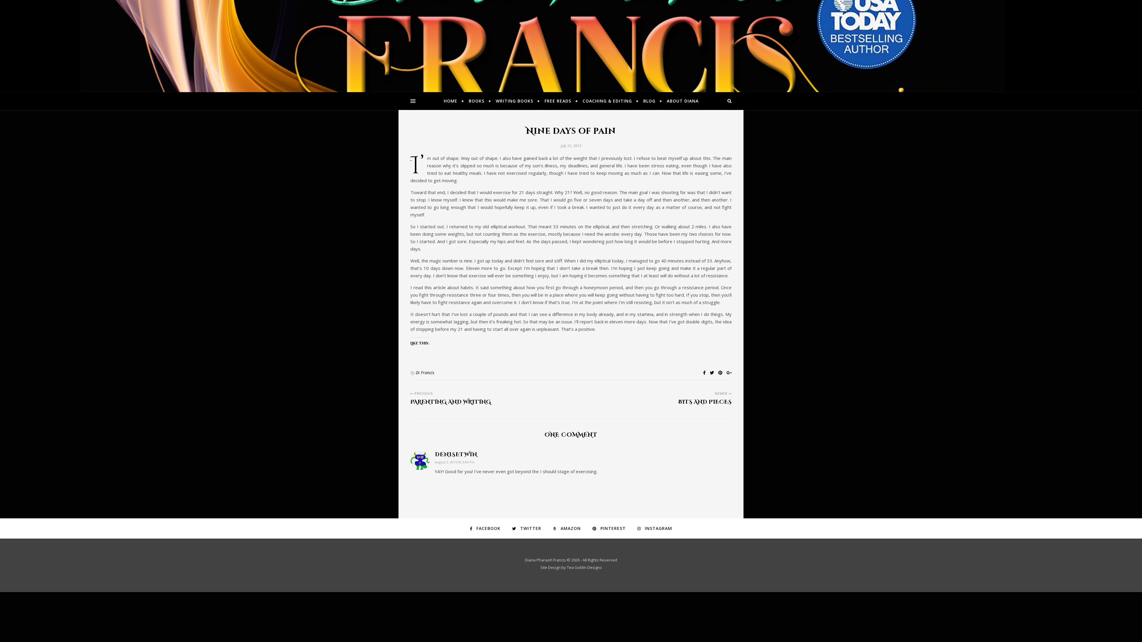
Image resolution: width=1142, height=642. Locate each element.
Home (450, 101)
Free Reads (558, 101)
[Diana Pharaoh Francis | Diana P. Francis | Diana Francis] (571, 46)
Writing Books (514, 101)
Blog (649, 101)
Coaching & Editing (607, 101)
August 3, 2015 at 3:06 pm (455, 462)
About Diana (683, 101)
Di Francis (425, 372)
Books (476, 101)
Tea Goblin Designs (584, 567)
